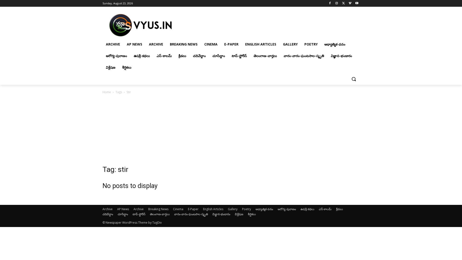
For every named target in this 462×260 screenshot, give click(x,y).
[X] (343, 3)
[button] (353, 79)
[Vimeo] (350, 3)
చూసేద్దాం (123, 214)
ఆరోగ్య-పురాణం (287, 209)
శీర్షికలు (252, 214)
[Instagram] (337, 3)
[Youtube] (356, 3)
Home (107, 92)
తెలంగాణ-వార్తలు (160, 214)
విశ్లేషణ (239, 214)
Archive (108, 209)
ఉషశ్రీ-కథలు (307, 209)
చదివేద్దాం (108, 214)
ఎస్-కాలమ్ (325, 209)
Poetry (246, 209)
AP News (123, 209)
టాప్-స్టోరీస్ (139, 214)
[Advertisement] (231, 131)
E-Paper (193, 209)
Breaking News (158, 209)
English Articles (213, 209)
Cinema (178, 209)
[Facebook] (330, 3)
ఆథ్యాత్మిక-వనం (264, 209)
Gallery (232, 209)
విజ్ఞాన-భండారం (221, 214)
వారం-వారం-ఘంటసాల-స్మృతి (191, 214)
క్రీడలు (339, 209)
